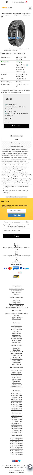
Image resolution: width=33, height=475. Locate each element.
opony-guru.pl (19, 470)
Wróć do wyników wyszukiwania (11, 13)
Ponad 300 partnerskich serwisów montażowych (16, 255)
